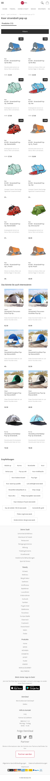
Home (4, 9)
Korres (19, 466)
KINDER (25, 664)
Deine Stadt (23, 9)
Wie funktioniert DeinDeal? (25, 701)
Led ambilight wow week (35, 484)
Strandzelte (31, 466)
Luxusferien (25, 592)
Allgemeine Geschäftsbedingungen (14, 763)
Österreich (25, 620)
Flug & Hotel (25, 606)
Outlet (25, 661)
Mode (33, 9)
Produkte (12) (7, 23)
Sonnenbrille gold (38, 508)
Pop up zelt (22, 472)
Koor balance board (18, 478)
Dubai (25, 633)
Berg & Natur (25, 578)
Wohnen (42, 9)
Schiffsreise (25, 585)
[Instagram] (30, 737)
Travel (12, 9)
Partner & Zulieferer (25, 718)
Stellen (25, 704)
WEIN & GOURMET (25, 668)
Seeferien (25, 582)
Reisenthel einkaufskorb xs (17, 490)
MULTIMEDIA (25, 671)
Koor (42, 466)
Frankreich (25, 623)
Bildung (25, 547)
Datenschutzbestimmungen (38, 763)
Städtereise (25, 609)
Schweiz (25, 571)
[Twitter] (25, 737)
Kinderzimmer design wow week (24, 520)
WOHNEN (25, 650)
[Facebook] (19, 737)
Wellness (25, 575)
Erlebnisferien (25, 595)
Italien (25, 630)
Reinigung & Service (25, 544)
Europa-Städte (25, 616)
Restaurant (25, 540)
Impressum (25, 767)
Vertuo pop (9, 472)
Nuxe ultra (11, 496)
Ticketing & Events (25, 551)
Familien (25, 602)
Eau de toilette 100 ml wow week (15, 508)
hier (25, 748)
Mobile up (8, 466)
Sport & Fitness (25, 561)
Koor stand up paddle (13, 484)
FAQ (25, 714)
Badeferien (25, 588)
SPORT (25, 657)
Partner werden (25, 754)
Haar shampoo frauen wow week (24, 502)
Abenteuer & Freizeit (25, 537)
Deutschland (25, 627)
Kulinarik (25, 599)
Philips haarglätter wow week (30, 496)
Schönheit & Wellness (25, 533)
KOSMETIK (25, 654)
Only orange (36, 490)
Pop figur (34, 478)
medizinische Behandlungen (25, 558)
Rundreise (25, 613)
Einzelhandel (25, 554)
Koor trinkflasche (38, 472)
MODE (25, 647)
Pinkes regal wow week (24, 514)
